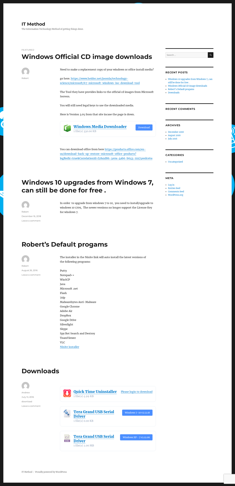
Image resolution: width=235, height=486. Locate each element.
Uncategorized (175, 161)
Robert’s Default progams (65, 244)
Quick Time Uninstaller (95, 391)
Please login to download (137, 391)
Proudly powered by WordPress (51, 472)
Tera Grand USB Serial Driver (94, 414)
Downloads (40, 371)
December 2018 (176, 132)
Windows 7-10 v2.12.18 (137, 412)
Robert (25, 78)
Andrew (26, 392)
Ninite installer (69, 346)
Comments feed (176, 191)
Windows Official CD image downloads (87, 57)
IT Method (33, 24)
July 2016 (172, 138)
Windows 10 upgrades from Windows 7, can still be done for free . (87, 186)
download (27, 401)
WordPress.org (175, 195)
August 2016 (174, 135)
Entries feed (174, 188)
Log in (171, 185)
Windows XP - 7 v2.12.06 (136, 437)
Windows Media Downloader (100, 126)
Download (144, 127)
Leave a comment (31, 220)
